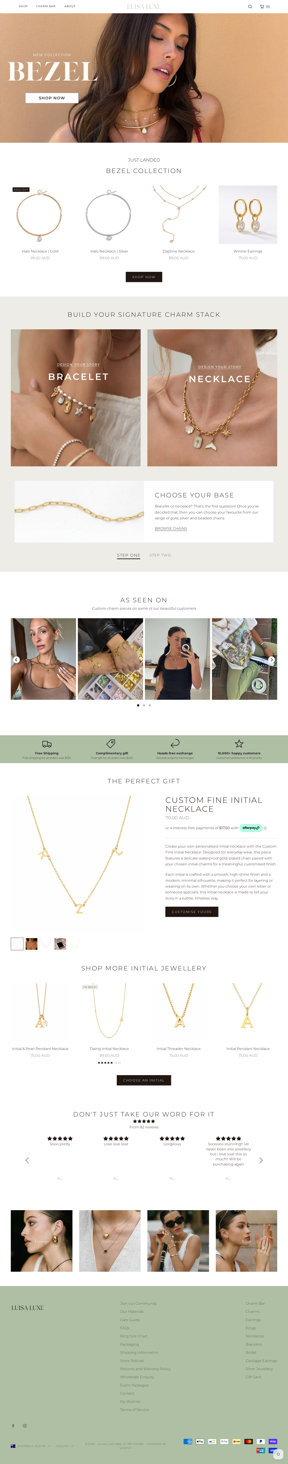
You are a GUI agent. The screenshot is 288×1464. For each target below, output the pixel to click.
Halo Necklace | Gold (40, 251)
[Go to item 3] (46, 944)
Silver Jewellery (259, 1369)
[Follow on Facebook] (13, 1426)
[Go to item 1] (17, 944)
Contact (127, 1393)
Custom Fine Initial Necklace (214, 804)
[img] (144, 1121)
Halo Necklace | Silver (109, 251)
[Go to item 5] (74, 944)
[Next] (271, 659)
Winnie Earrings (248, 251)
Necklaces (255, 1336)
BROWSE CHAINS (171, 528)
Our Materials (132, 1311)
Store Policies (132, 1361)
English (62, 1446)
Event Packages (134, 1385)
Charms (253, 1311)
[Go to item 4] (60, 944)
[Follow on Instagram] (24, 1426)
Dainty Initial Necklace (109, 1049)
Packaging (129, 1344)
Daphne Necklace (179, 251)
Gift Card (253, 1377)
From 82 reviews (144, 1127)
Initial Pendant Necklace (248, 1049)
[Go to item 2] (31, 944)
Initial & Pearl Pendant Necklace (40, 1049)
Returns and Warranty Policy (145, 1369)
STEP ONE (128, 555)
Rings (251, 1328)
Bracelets (254, 1344)
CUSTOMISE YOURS (192, 911)
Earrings (253, 1320)
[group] (144, 78)
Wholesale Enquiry (137, 1377)
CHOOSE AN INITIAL (143, 1080)
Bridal (251, 1352)
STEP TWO (160, 555)
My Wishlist (130, 1402)
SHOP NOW (144, 277)
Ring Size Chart (133, 1336)
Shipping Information (139, 1352)
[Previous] (16, 659)
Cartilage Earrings (261, 1361)
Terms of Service (134, 1410)
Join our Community (138, 1303)
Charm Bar (255, 1303)
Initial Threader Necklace (179, 1049)
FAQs (124, 1328)
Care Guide (130, 1320)
